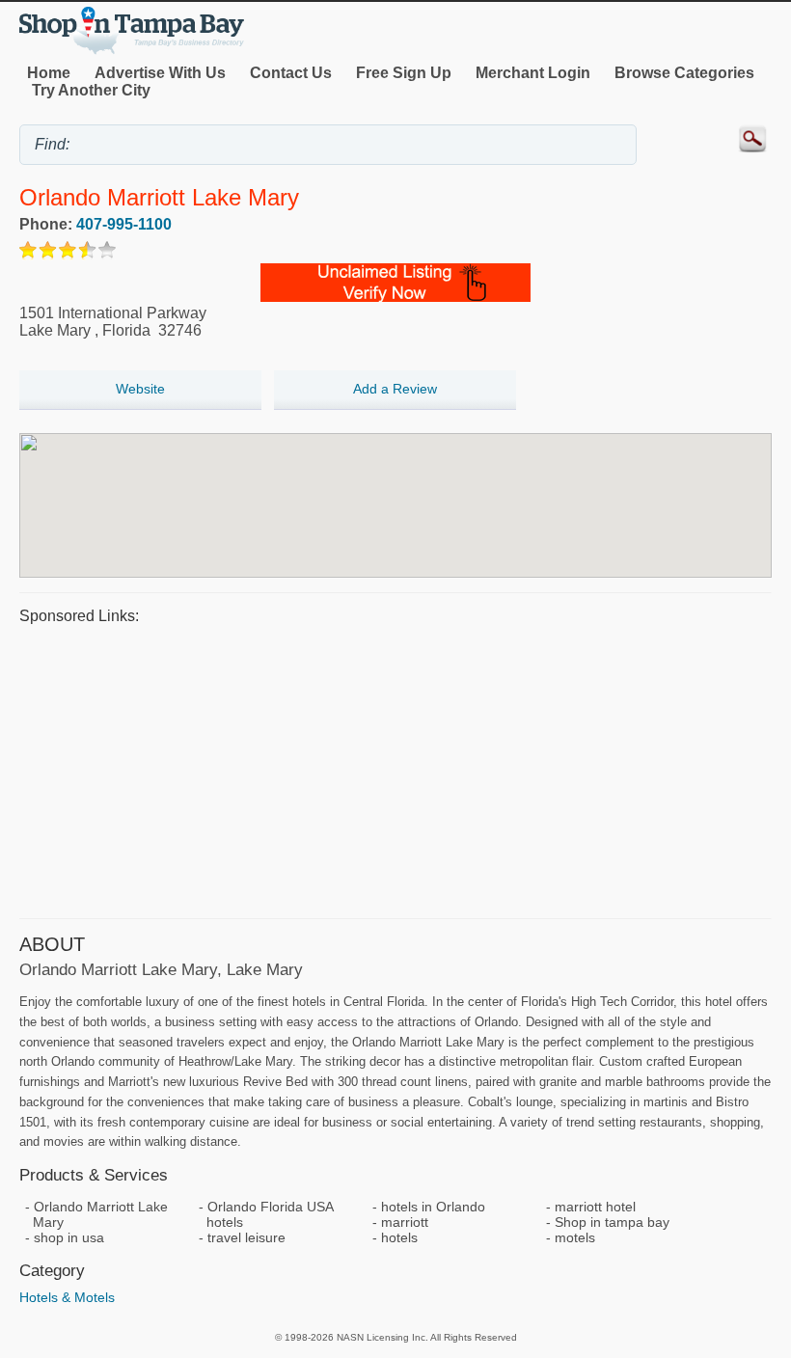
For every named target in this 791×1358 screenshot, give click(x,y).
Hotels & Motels (67, 1297)
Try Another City (91, 90)
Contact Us (291, 73)
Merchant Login (533, 73)
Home (48, 73)
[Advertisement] (395, 769)
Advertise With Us (160, 73)
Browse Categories (684, 73)
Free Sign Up (403, 73)
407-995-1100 (124, 224)
